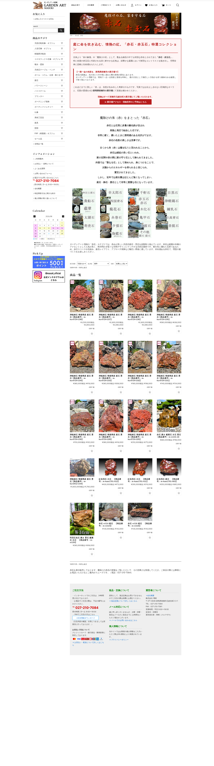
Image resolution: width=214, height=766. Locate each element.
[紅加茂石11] (140, 467)
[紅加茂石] (169, 467)
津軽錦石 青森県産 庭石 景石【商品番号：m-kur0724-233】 (110, 378)
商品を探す (75, 5)
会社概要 (90, 5)
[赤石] (111, 512)
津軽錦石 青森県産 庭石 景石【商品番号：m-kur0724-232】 (139, 378)
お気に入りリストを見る (44, 19)
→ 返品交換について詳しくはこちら (123, 601)
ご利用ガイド (106, 5)
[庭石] (82, 296)
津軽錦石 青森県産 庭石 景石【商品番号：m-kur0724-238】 (82, 317)
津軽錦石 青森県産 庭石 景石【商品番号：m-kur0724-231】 (168, 378)
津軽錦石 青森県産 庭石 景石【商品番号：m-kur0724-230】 (82, 436)
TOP (71, 35)
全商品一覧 (39, 144)
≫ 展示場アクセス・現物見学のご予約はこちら (126, 102)
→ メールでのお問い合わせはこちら (123, 620)
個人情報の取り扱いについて (46, 198)
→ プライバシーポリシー (119, 640)
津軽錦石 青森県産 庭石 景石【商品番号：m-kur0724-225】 (139, 436)
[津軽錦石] (82, 467)
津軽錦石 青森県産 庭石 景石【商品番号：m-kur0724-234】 (82, 378)
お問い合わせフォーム (43, 173)
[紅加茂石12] (111, 467)
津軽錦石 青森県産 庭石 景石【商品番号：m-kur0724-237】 (110, 317)
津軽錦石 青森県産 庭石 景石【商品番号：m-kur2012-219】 (82, 481)
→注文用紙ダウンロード (85, 618)
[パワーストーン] (169, 416)
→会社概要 (150, 595)
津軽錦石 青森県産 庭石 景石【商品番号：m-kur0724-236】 (139, 317)
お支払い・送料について (44, 164)
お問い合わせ (121, 5)
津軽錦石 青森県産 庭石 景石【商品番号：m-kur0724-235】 (168, 317)
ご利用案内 (39, 159)
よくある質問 (40, 168)
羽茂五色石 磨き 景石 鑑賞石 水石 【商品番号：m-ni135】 (82, 540)
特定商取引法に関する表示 (45, 193)
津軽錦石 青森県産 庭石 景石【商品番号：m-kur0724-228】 (110, 436)
